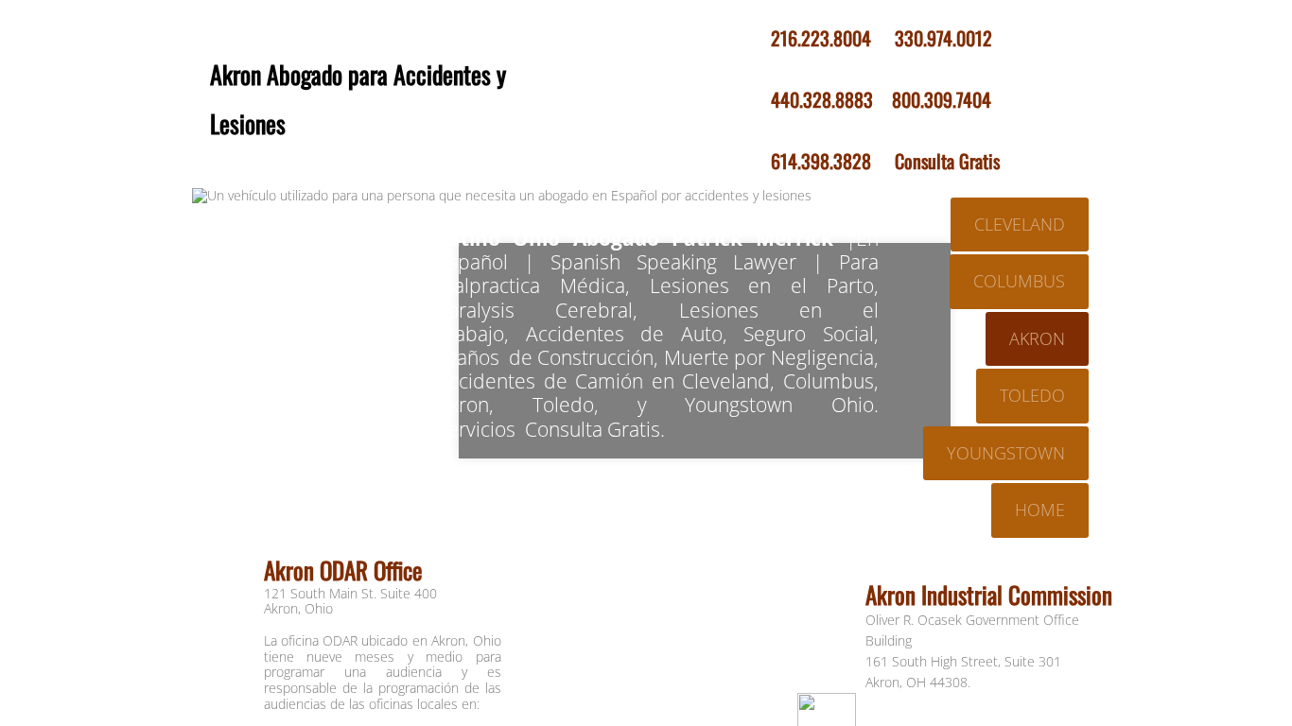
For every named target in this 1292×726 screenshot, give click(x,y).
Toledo (1032, 395)
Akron (1037, 338)
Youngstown (1006, 452)
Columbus (1019, 280)
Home (1040, 509)
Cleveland (1019, 224)
